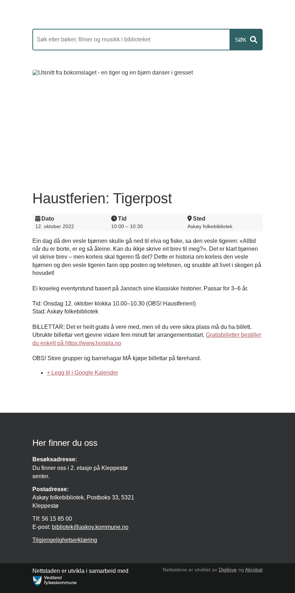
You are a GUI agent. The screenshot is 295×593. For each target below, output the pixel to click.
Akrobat (254, 569)
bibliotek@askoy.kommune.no (90, 527)
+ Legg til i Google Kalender (82, 373)
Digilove (228, 569)
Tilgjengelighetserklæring (64, 540)
